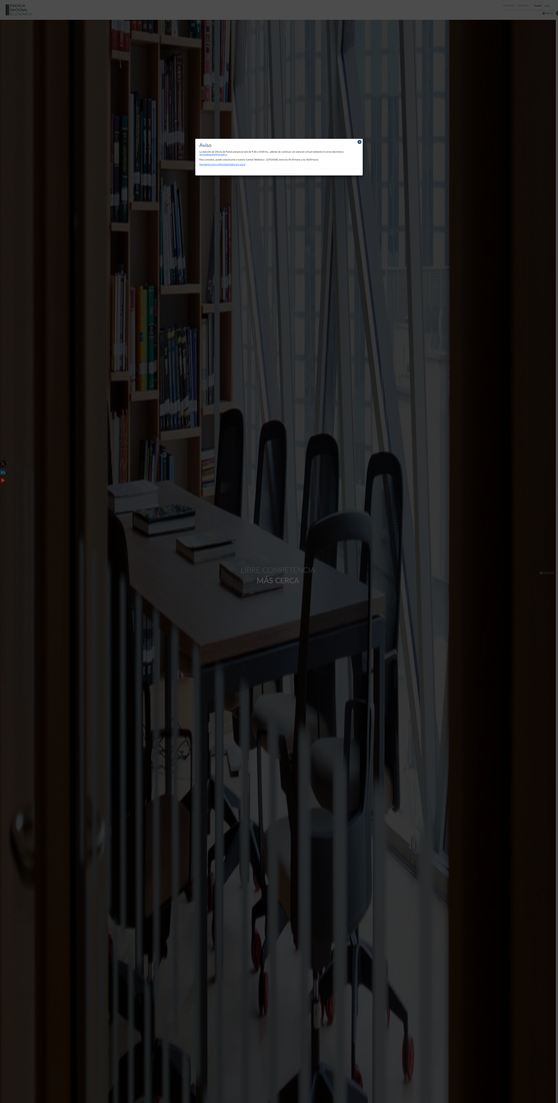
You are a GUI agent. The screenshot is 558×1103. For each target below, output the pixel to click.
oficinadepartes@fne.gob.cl (213, 154)
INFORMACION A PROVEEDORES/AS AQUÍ (222, 165)
